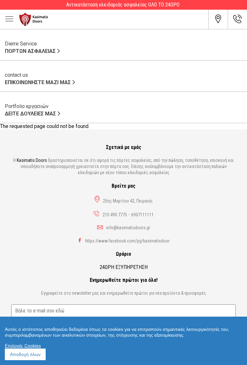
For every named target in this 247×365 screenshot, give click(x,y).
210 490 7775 (115, 214)
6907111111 (142, 214)
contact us (38, 78)
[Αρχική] (113, 19)
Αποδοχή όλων (25, 354)
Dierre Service (30, 47)
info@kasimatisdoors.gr (128, 227)
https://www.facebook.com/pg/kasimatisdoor (127, 240)
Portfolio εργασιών (30, 110)
